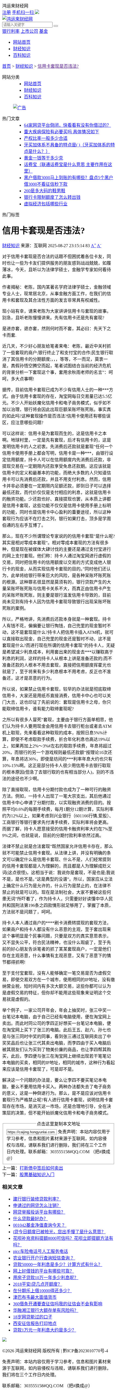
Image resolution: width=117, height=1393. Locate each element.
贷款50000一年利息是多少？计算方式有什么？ (57, 1264)
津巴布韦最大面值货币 (35, 1297)
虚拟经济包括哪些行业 (45, 204)
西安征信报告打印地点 (35, 1323)
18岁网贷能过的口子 (32, 1317)
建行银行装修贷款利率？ (37, 1199)
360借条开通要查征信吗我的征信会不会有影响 (57, 1304)
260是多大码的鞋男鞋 (44, 190)
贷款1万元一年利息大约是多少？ (44, 1330)
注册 (6, 12)
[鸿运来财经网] (17, 19)
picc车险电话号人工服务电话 (40, 1251)
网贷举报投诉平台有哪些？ (39, 1212)
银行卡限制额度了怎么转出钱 (52, 197)
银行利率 (11, 31)
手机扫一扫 (23, 12)
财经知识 (21, 48)
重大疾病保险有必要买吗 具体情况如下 (61, 131)
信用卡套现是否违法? (58, 66)
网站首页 (21, 42)
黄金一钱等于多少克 (43, 158)
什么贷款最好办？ (30, 1218)
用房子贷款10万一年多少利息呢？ (45, 1277)
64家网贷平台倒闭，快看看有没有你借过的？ (67, 125)
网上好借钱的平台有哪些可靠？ (43, 1271)
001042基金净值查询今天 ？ (39, 1225)
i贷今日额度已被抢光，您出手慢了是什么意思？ (59, 1231)
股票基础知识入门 (37, 1174)
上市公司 (29, 31)
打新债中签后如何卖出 (41, 1168)
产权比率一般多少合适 (45, 138)
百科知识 (21, 55)
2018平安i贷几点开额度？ (37, 1284)
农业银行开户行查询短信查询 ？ (44, 1258)
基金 (43, 31)
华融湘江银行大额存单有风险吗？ (45, 1310)
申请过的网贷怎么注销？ (37, 1205)
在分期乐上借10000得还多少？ (42, 1290)
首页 (6, 66)
